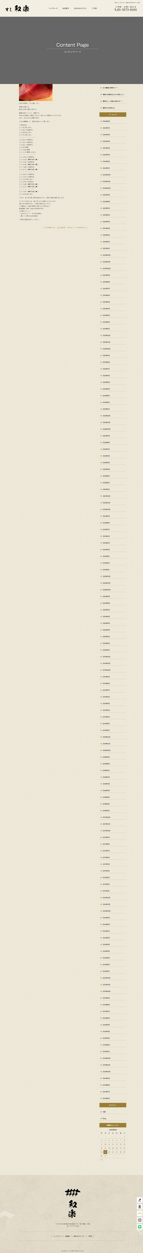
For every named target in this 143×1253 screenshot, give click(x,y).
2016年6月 (106, 938)
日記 (104, 1112)
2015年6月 (106, 1018)
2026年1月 (106, 168)
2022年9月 (106, 436)
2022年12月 (106, 416)
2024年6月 (106, 295)
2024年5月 (106, 302)
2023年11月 (106, 342)
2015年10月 (106, 991)
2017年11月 (106, 824)
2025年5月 (106, 222)
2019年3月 (106, 717)
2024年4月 (106, 309)
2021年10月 (106, 509)
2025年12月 (106, 175)
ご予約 (94, 8)
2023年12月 (106, 335)
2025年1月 (106, 248)
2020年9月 (106, 596)
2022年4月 (106, 469)
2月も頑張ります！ (50, 227)
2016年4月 (106, 951)
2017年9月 (106, 837)
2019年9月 (106, 677)
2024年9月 (106, 275)
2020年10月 (107, 590)
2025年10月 (107, 188)
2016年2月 (106, 964)
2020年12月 (106, 576)
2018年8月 (106, 764)
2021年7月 (106, 529)
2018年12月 (106, 737)
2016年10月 (106, 911)
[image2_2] (36, 100)
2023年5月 (106, 382)
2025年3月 (106, 235)
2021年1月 (106, 570)
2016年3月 (106, 958)
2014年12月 (106, 1058)
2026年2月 (106, 161)
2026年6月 (106, 135)
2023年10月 (106, 349)
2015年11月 (106, 985)
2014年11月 (106, 1065)
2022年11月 (106, 422)
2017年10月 (106, 831)
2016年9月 (106, 918)
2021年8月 (106, 523)
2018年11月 (106, 744)
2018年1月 (106, 810)
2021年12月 (106, 496)
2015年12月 (106, 978)
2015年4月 (106, 1031)
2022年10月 (106, 429)
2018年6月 (106, 777)
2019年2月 (106, 723)
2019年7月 (106, 690)
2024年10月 (107, 268)
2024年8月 (106, 282)
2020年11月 (106, 583)
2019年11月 (106, 663)
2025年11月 (106, 181)
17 (105, 1148)
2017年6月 (106, 857)
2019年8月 (106, 683)
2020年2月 (106, 643)
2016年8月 (106, 924)
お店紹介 (65, 8)
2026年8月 (106, 121)
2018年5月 (106, 784)
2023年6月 (106, 375)
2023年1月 (106, 409)
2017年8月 (106, 844)
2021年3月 (106, 556)
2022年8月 (106, 442)
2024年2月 (106, 322)
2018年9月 (106, 757)
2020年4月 (106, 630)
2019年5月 (106, 703)
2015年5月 (106, 1025)
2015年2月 (106, 1045)
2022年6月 (106, 456)
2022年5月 (106, 462)
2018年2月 (106, 804)
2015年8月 (106, 1005)
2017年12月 (106, 817)
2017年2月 (106, 884)
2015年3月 (106, 1038)
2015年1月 (106, 1051)
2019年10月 (106, 670)
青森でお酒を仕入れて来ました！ (114, 94)
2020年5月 (106, 623)
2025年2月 (106, 242)
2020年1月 (106, 650)
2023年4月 (106, 389)
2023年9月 (106, 355)
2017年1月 (106, 891)
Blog (104, 1118)
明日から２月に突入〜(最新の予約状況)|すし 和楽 (127, 2)
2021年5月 (106, 543)
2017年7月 (106, 851)
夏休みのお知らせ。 (109, 108)
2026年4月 (106, 148)
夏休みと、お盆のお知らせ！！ (113, 101)
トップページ (53, 8)
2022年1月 (106, 489)
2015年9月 (106, 998)
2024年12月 (106, 255)
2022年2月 (106, 483)
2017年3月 (106, 877)
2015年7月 (106, 1011)
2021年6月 (106, 536)
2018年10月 (106, 750)
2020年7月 (106, 610)
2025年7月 (106, 208)
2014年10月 (106, 1072)
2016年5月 (106, 944)
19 (113, 1148)
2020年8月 (106, 603)
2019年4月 (106, 710)
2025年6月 (106, 215)
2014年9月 (106, 1078)
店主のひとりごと (80, 8)
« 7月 (101, 1160)
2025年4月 (106, 228)
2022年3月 (106, 476)
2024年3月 (106, 315)
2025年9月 (106, 195)
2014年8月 (106, 1085)
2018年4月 (106, 790)
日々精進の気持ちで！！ (111, 88)
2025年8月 (106, 201)
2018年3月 (106, 797)
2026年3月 (106, 155)
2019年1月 (106, 730)
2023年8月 (106, 362)
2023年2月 (106, 402)
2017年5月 (106, 864)
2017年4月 (106, 871)
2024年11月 (106, 262)
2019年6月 (106, 697)
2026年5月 (106, 141)
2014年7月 (106, 1092)
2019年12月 (106, 657)
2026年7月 (106, 128)
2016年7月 (106, 931)
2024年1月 (106, 329)
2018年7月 (106, 770)
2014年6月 (106, 1098)
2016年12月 (106, 897)
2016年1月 (106, 971)
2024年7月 (106, 288)
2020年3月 (106, 636)
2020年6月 (106, 616)
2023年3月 (106, 396)
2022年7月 (106, 449)
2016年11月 (106, 904)
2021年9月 (106, 516)
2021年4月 (106, 549)
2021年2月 (106, 563)
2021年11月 (106, 503)
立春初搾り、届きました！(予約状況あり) (73, 227)
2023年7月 (106, 369)
